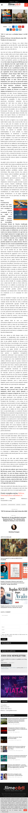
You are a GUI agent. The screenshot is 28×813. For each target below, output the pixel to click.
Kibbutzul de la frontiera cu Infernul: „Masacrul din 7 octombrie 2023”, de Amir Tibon (16, 747)
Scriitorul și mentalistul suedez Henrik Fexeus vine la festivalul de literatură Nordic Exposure (17, 757)
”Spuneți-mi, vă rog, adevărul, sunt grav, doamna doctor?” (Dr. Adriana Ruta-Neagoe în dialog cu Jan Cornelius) (14, 519)
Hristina (18, 504)
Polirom (23, 504)
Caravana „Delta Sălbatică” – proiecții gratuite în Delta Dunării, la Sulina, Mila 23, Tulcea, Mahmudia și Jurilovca (17, 766)
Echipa (16, 1)
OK (25, 810)
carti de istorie (11, 504)
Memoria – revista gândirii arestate (9, 710)
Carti (3, 16)
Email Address (4, 662)
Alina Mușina (11, 740)
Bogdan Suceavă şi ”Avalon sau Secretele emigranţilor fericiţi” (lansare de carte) (12, 606)
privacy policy (20, 667)
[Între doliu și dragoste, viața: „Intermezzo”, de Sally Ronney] (4, 776)
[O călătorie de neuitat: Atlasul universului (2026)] (4, 740)
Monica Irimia (11, 776)
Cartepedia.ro (4, 705)
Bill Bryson (4, 504)
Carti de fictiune (7, 16)
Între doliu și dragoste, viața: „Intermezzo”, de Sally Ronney (15, 774)
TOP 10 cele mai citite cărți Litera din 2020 (14, 511)
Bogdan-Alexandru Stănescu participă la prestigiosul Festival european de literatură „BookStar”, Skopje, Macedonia (12, 583)
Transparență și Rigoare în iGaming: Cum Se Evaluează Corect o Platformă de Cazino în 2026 (17, 729)
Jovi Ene (10, 723)
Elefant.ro (18, 495)
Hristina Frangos (6, 21)
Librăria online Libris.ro (6, 708)
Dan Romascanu (12, 750)
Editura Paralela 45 (5, 706)
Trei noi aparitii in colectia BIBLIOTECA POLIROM (11, 559)
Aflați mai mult (5, 811)
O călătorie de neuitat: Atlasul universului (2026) (15, 737)
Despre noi (11, 1)
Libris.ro (10, 495)
